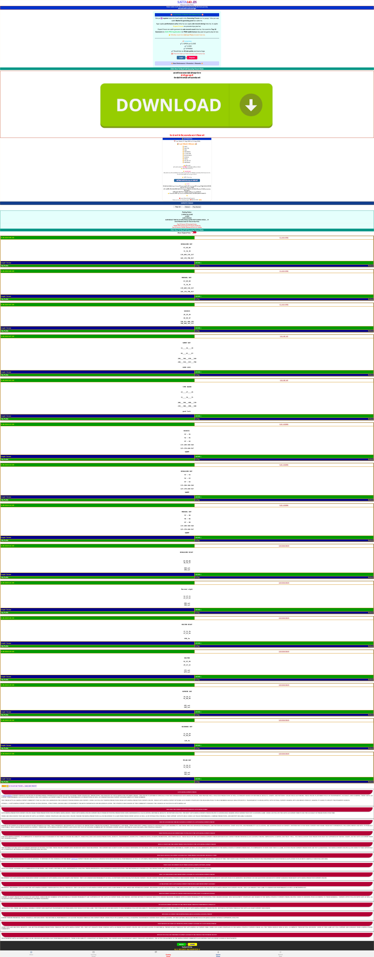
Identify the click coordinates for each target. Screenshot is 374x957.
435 (30, 786)
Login (181, 57)
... (23, 786)
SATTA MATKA (7, 795)
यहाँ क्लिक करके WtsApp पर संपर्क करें (187, 180)
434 (26, 786)
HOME (192, 944)
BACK (181, 944)
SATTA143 (74, 859)
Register (192, 57)
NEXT (34, 786)
